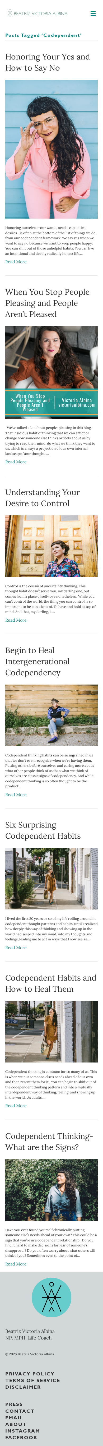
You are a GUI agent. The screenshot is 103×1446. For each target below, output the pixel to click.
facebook (21, 1437)
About (16, 1424)
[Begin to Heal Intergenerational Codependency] (51, 715)
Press (14, 1404)
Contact (20, 1411)
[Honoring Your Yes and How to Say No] (51, 148)
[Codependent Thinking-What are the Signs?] (51, 1189)
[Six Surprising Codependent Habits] (51, 878)
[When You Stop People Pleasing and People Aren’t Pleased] (51, 372)
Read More (16, 261)
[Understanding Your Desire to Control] (51, 545)
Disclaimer (23, 1386)
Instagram (22, 1430)
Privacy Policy (30, 1373)
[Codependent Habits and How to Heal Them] (51, 1031)
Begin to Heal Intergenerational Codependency (37, 661)
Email (14, 1417)
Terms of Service (32, 1380)
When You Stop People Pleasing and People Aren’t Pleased (47, 303)
